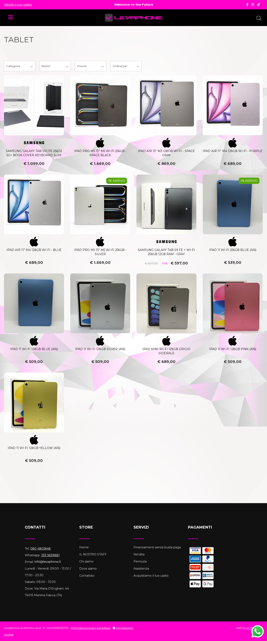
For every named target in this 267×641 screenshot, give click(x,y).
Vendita (139, 554)
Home (84, 547)
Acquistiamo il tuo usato (151, 575)
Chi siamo (86, 561)
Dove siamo (88, 568)
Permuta (140, 561)
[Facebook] (247, 4)
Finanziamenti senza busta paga (157, 547)
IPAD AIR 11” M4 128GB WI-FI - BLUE (34, 250)
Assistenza (141, 568)
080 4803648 (40, 548)
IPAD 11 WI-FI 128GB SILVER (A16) (100, 349)
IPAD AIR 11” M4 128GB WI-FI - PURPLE (232, 151)
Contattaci (86, 575)
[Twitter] (258, 4)
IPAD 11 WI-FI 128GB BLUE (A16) (34, 349)
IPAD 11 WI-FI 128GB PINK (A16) (232, 349)
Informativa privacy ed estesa (90, 628)
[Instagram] (252, 4)
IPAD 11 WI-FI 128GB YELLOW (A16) (34, 448)
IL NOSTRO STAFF (93, 554)
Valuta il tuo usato (18, 4)
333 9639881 (50, 555)
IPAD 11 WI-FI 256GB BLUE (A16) (232, 250)
